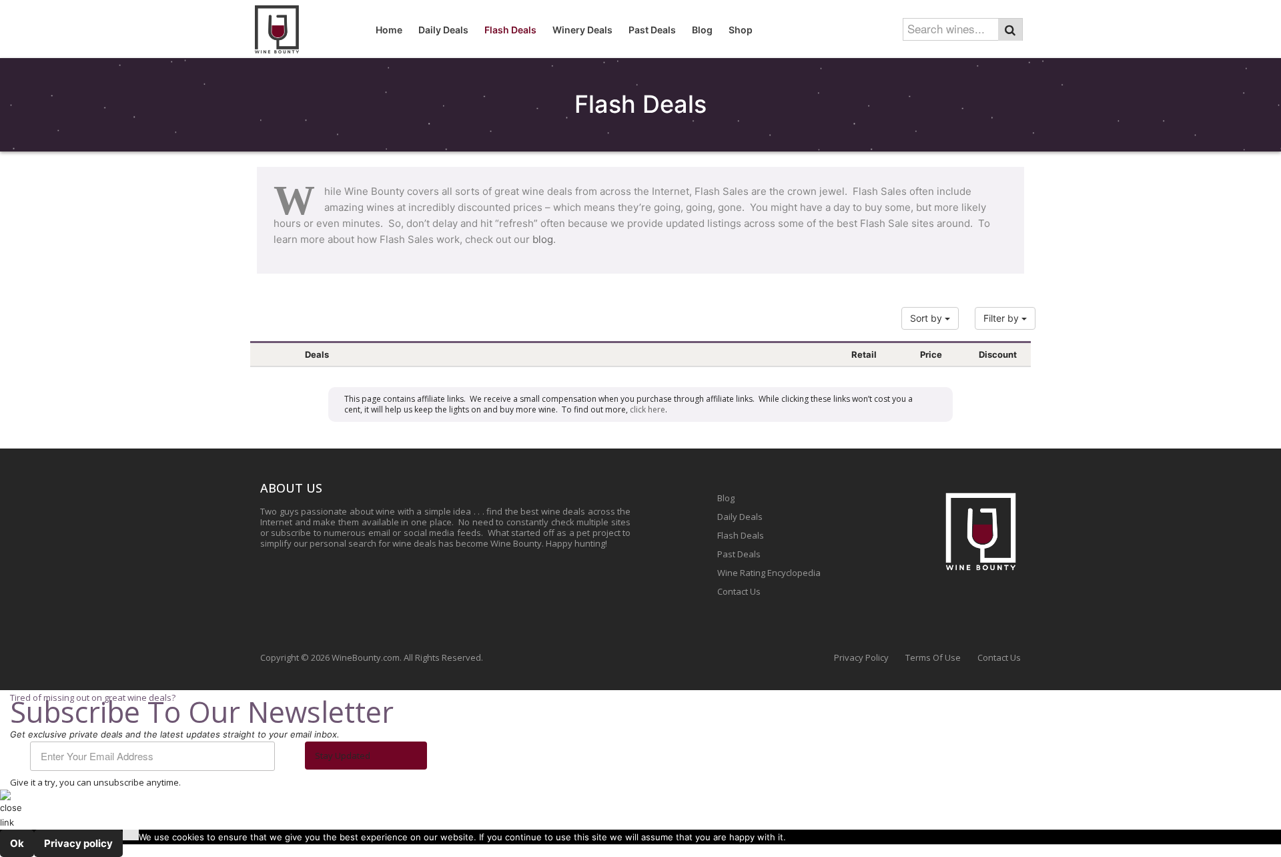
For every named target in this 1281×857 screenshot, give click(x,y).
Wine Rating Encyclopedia (769, 573)
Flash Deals (740, 535)
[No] (131, 835)
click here (647, 409)
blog (542, 239)
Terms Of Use (933, 657)
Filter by (1002, 318)
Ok (17, 843)
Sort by (927, 318)
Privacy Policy (861, 657)
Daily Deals (740, 517)
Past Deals (739, 554)
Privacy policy (78, 843)
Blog (726, 498)
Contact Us (739, 591)
